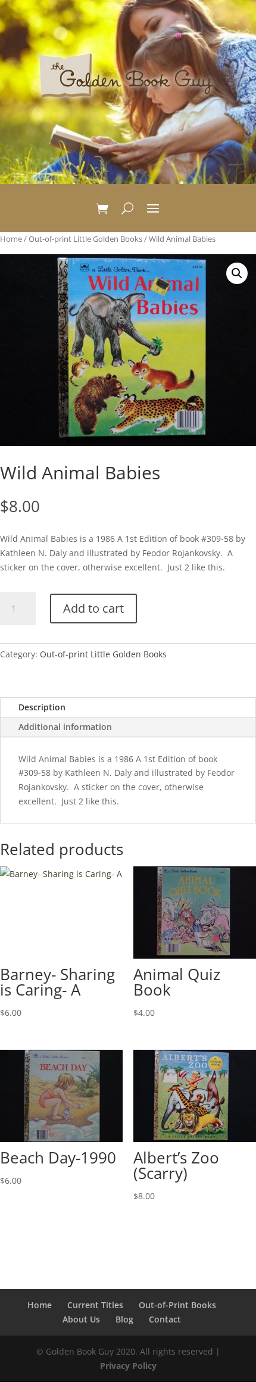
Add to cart (93, 608)
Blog (124, 1319)
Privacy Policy (128, 1365)
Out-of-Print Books (177, 1305)
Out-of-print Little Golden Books (85, 238)
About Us (81, 1319)
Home (11, 238)
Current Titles (95, 1305)
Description (41, 707)
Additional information (65, 726)
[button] (237, 273)
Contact (165, 1319)
